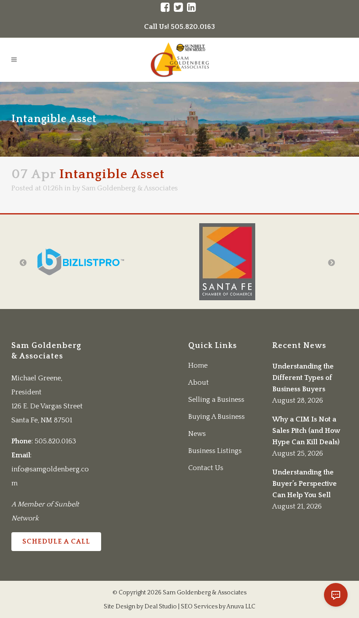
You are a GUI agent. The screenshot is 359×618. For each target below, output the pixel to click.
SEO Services (199, 606)
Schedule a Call (56, 541)
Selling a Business (216, 400)
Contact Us (205, 468)
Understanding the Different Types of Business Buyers (303, 377)
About (198, 382)
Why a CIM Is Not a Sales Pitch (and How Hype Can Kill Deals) (306, 430)
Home (198, 365)
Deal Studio (160, 606)
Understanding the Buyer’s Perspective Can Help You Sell (304, 483)
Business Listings (215, 451)
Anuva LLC (240, 606)
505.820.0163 (55, 441)
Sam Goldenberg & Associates (130, 188)
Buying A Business (216, 417)
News (197, 434)
